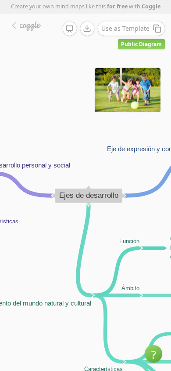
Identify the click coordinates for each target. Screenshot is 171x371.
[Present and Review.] (70, 29)
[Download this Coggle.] (87, 29)
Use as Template (125, 28)
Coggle (151, 6)
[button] (153, 354)
